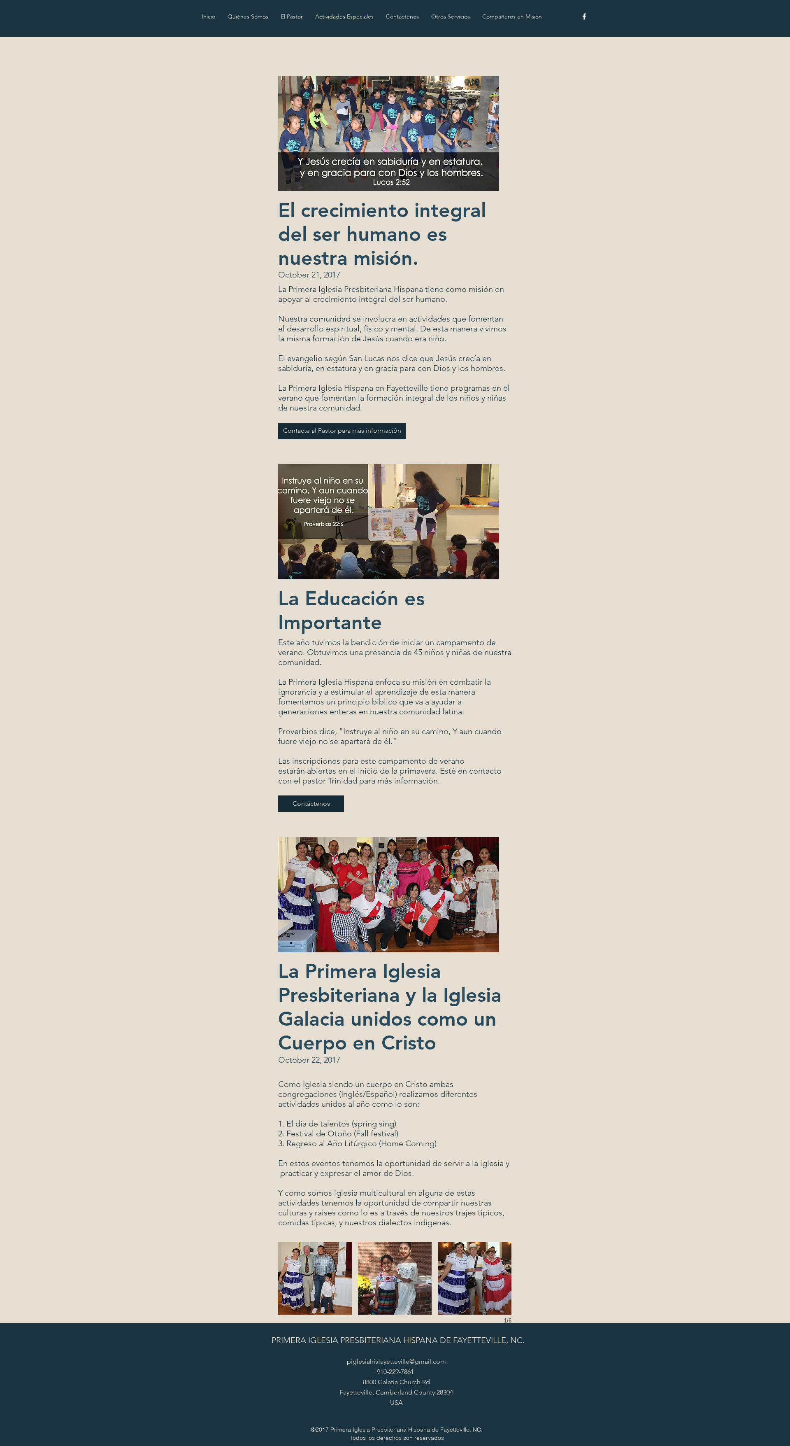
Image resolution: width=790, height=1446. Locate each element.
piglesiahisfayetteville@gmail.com (396, 1361)
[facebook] (584, 16)
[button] (342, 431)
